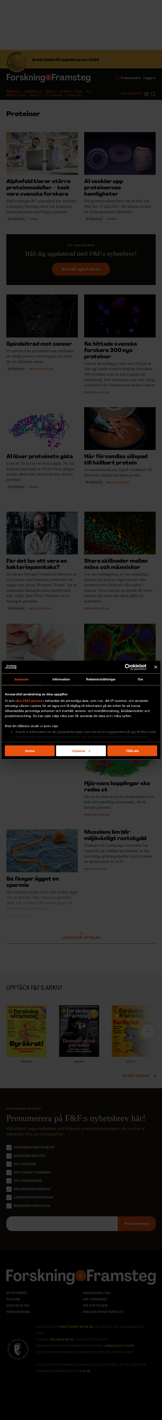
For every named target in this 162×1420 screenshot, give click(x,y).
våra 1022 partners (29, 701)
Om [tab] (140, 679)
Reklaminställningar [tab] (101, 679)
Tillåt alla (132, 750)
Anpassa (78, 750)
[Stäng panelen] (155, 666)
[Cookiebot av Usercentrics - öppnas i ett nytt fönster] (127, 667)
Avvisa (30, 750)
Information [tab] (61, 679)
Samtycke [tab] (21, 679)
